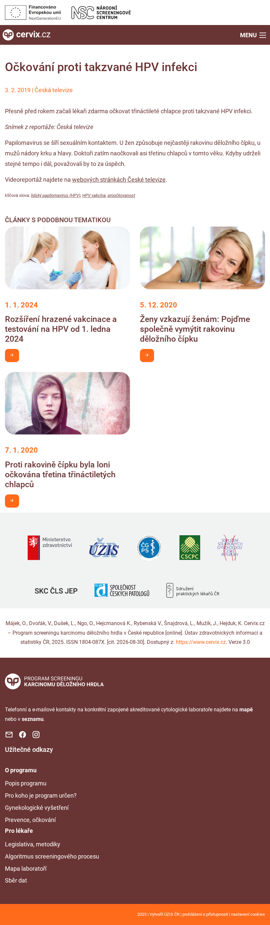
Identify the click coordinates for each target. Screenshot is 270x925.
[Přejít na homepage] (26, 34)
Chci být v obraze (12, 355)
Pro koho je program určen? (41, 795)
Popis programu (25, 783)
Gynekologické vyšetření (36, 807)
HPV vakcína (94, 195)
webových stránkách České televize (119, 179)
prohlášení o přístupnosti (205, 914)
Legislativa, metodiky (32, 844)
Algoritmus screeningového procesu (52, 856)
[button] (253, 34)
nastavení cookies (248, 914)
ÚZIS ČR (171, 914)
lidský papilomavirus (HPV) (55, 195)
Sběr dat (16, 880)
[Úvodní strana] (54, 680)
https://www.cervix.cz (201, 642)
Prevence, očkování (30, 819)
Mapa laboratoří (25, 868)
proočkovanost (121, 195)
